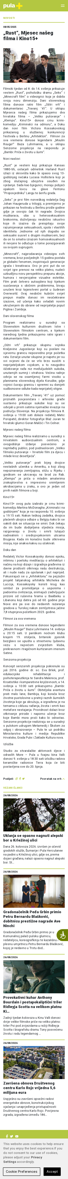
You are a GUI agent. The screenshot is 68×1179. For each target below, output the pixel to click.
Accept (52, 1172)
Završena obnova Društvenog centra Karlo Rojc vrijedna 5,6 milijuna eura (29, 1088)
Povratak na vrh (51, 778)
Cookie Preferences (21, 1172)
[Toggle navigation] (62, 6)
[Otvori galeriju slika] (58, 78)
